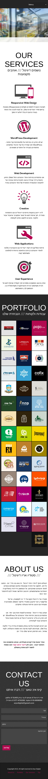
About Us (11, 772)
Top (39, 772)
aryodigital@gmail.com (24, 703)
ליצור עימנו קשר (19, 645)
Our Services (30, 772)
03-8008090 (37, 700)
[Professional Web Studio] (11, 4)
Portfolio (20, 772)
